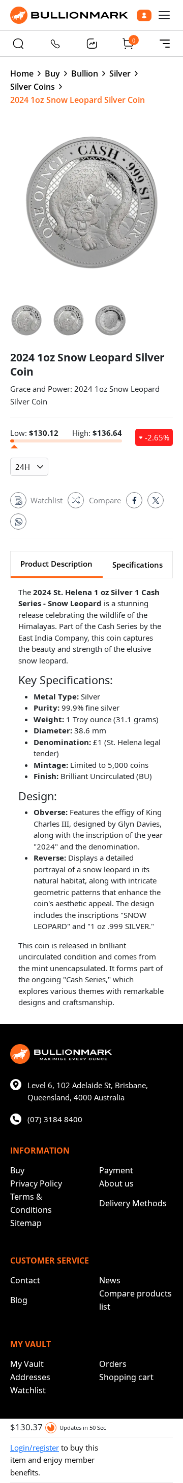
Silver (120, 73)
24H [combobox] (22, 467)
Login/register (34, 1447)
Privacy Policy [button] (36, 1183)
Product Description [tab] (56, 564)
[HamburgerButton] (164, 15)
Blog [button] (18, 1300)
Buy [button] (17, 1170)
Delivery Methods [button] (133, 1203)
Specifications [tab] (137, 565)
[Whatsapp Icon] (18, 521)
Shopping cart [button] (126, 1377)
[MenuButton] (165, 43)
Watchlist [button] (28, 1390)
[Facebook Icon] (134, 500)
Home (22, 73)
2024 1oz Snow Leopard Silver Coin (77, 99)
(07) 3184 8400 (54, 1119)
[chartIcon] (91, 43)
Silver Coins (32, 86)
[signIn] (144, 15)
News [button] (109, 1280)
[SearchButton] (18, 43)
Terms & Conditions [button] (31, 1203)
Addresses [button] (30, 1377)
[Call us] (55, 43)
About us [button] (116, 1183)
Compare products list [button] (135, 1300)
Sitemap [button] (26, 1223)
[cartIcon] (128, 43)
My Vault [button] (27, 1363)
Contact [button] (25, 1280)
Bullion (84, 73)
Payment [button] (116, 1170)
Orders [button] (113, 1363)
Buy (52, 73)
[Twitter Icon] (155, 500)
